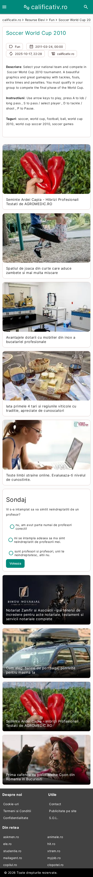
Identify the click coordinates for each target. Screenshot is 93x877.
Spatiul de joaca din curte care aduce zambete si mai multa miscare (39, 270)
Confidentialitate (15, 818)
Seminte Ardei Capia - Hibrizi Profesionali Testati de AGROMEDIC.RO (42, 201)
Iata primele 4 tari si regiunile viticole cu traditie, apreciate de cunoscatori (41, 408)
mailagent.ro (12, 858)
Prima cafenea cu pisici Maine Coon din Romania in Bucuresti (40, 776)
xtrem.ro (53, 851)
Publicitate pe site (63, 811)
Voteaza (15, 563)
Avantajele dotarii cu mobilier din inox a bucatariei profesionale (40, 339)
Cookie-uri (11, 804)
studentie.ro (12, 851)
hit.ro (51, 844)
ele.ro (7, 844)
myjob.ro (54, 858)
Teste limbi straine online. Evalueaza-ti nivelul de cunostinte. (46, 477)
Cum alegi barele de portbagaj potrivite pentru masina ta (40, 670)
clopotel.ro (55, 865)
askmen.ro (11, 837)
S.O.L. (53, 818)
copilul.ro (10, 865)
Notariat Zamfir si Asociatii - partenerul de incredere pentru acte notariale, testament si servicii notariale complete (45, 614)
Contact (55, 804)
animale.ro (55, 837)
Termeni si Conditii (17, 811)
